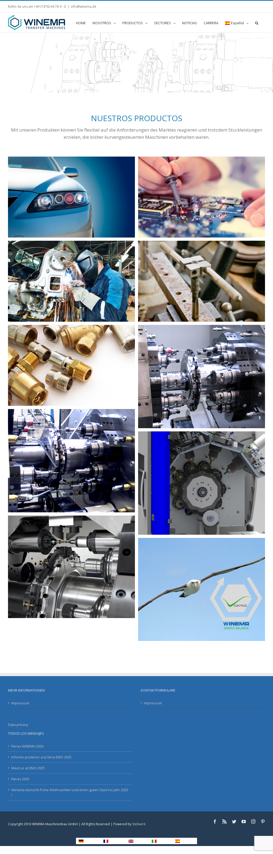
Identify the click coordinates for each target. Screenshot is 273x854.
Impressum (20, 703)
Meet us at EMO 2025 (28, 768)
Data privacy (18, 724)
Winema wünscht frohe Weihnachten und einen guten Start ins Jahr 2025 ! (69, 792)
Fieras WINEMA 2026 (27, 746)
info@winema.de (83, 6)
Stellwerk (139, 824)
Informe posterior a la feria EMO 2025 (41, 757)
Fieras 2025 (20, 779)
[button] (256, 22)
